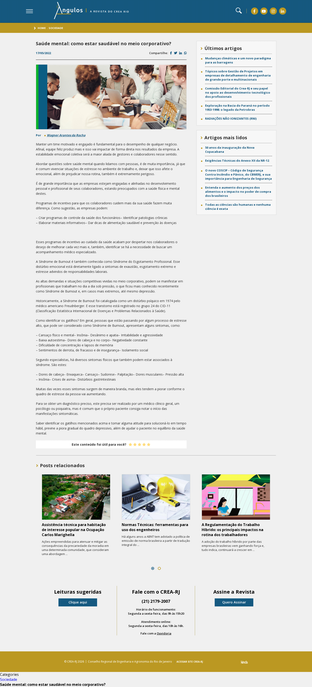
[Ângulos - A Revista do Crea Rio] (85, 11)
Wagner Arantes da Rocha (66, 135)
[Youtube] (264, 11)
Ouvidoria (164, 633)
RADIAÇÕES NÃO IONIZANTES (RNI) (230, 118)
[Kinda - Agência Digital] (244, 663)
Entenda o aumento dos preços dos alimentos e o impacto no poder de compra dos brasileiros (238, 191)
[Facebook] (254, 11)
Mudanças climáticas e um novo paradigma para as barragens (238, 60)
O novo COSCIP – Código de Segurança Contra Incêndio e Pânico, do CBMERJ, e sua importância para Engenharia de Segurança (238, 174)
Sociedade (56, 28)
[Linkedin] (282, 11)
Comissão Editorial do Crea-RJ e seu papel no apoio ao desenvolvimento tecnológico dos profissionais (237, 92)
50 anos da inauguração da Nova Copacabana (229, 149)
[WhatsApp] (185, 53)
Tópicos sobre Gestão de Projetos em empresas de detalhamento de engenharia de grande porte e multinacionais (238, 75)
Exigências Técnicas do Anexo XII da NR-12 (237, 160)
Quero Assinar (234, 602)
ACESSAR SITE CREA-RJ (190, 661)
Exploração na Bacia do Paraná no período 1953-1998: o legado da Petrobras (237, 107)
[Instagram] (273, 11)
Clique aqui (78, 602)
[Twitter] (175, 53)
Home (42, 28)
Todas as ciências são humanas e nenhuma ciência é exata (238, 207)
